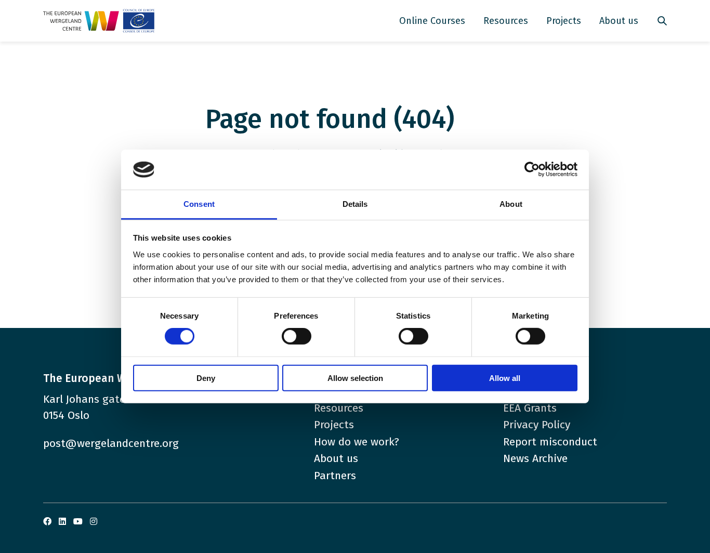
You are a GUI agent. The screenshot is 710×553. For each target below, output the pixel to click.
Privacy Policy (536, 424)
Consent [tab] (199, 204)
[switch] (296, 336)
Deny (205, 377)
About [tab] (510, 204)
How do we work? (356, 442)
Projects (563, 21)
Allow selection (355, 377)
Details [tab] (355, 204)
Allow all (504, 377)
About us (618, 21)
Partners (335, 475)
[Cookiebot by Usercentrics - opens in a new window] (532, 169)
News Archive (535, 458)
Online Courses (432, 21)
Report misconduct (550, 442)
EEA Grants (530, 408)
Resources (505, 21)
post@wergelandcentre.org (111, 443)
